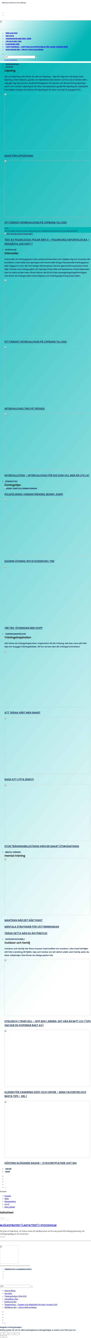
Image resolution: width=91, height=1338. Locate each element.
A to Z (6, 1204)
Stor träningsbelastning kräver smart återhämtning (41, 846)
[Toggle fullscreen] (11, 1333)
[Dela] (6, 1333)
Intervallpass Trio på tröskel (24, 408)
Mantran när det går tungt (23, 920)
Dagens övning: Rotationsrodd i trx (29, 561)
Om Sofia (8, 1293)
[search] (36, 57)
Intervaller (10, 249)
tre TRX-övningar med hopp (23, 628)
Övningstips (11, 481)
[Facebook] (5, 1176)
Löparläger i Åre (11, 1299)
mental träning (13, 852)
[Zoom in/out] (17, 1333)
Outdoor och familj (15, 939)
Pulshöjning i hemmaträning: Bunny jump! (33, 494)
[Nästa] (5, 1336)
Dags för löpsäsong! (18, 155)
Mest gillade (9, 1207)
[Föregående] (1, 1336)
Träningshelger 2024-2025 (15, 1296)
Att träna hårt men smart (22, 712)
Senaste (7, 1196)
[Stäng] (2, 1333)
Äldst (6, 1199)
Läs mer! (2, 1236)
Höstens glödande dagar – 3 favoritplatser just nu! (40, 1163)
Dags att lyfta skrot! (19, 779)
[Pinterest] (5, 1181)
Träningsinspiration (15, 634)
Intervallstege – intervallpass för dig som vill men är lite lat (47, 475)
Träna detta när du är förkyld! (25, 933)
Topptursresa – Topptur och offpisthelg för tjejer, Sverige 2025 (30, 1305)
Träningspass (12, 64)
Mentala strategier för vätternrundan (31, 926)
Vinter (8, 1169)
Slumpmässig (10, 1201)
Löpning (9, 67)
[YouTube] (5, 1184)
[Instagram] (5, 1179)
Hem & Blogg (10, 1291)
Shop (7, 1171)
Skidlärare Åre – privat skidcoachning (25, 49)
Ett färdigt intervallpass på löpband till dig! (35, 222)
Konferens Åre (10, 1302)
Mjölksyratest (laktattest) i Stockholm (28, 1225)
